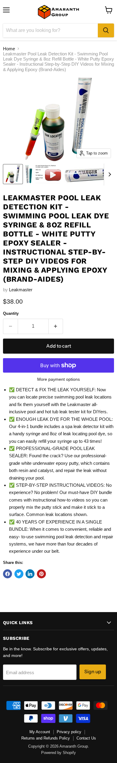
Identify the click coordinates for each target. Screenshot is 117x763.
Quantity (11, 313)
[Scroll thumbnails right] (108, 175)
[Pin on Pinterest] (41, 573)
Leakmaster (20, 289)
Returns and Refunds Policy (45, 738)
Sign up (92, 671)
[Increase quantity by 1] (56, 326)
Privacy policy (69, 732)
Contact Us (86, 738)
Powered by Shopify (58, 752)
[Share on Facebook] (7, 573)
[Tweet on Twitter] (18, 573)
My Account (39, 732)
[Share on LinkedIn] (30, 573)
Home (9, 48)
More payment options (58, 379)
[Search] (106, 30)
